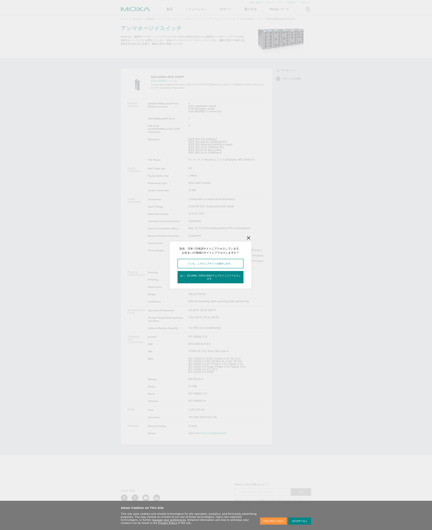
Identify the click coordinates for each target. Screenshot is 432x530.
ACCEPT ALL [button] (299, 521)
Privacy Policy (167, 523)
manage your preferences (169, 520)
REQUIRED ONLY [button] (273, 521)
